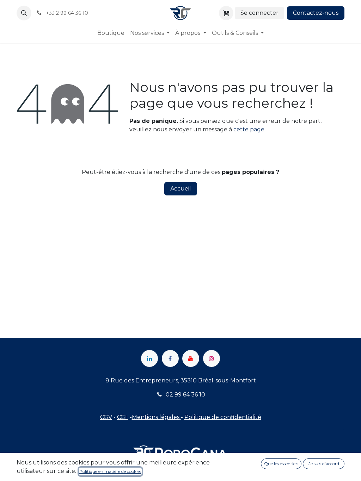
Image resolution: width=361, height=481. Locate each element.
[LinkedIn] (149, 358)
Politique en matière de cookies (110, 471)
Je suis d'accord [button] (323, 463)
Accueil (180, 188)
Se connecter (259, 13)
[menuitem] (110, 33)
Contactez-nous (315, 13)
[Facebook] (170, 358)
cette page (248, 129)
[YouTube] (190, 358)
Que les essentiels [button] (281, 463)
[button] (24, 13)
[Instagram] (211, 358)
